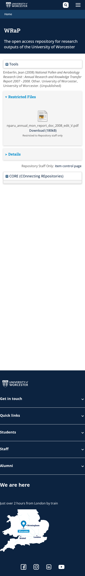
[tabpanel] (42, 118)
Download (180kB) (43, 130)
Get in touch (11, 399)
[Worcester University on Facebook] (23, 567)
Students (8, 432)
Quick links (10, 416)
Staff (4, 449)
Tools (13, 64)
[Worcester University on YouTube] (61, 567)
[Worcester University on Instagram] (36, 567)
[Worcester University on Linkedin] (48, 567)
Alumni (6, 466)
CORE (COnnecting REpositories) (35, 175)
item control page (68, 166)
